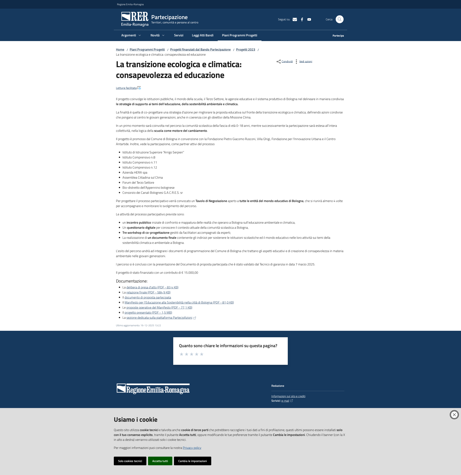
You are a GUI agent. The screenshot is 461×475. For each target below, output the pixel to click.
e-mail (285, 400)
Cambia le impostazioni (192, 461)
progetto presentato (148, 312)
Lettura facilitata (126, 88)
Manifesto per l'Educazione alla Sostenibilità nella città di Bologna (179, 302)
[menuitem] (336, 36)
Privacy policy (192, 447)
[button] (339, 19)
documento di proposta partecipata (148, 297)
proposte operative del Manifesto (159, 307)
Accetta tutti (160, 461)
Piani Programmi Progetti (147, 49)
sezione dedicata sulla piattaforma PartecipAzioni (159, 317)
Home (120, 49)
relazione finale (148, 292)
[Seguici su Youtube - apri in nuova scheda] (307, 19)
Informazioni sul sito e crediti (288, 396)
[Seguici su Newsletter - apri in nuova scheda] (293, 19)
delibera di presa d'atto (152, 287)
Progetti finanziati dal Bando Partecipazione (200, 49)
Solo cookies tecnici (130, 461)
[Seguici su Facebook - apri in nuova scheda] (300, 19)
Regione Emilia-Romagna (130, 4)
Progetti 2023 (245, 49)
